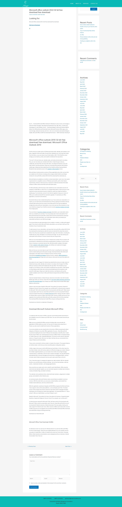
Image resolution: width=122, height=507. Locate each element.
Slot (81, 164)
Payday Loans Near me (85, 162)
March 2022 (82, 112)
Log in (81, 323)
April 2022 (82, 110)
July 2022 (82, 103)
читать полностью (49, 293)
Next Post (68, 446)
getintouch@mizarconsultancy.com (73, 498)
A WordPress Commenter (86, 60)
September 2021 (83, 125)
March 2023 (82, 86)
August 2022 (83, 101)
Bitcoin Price (83, 153)
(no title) (82, 34)
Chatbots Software (84, 157)
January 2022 (83, 116)
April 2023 (82, 84)
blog (81, 155)
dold (39, 14)
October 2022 (83, 97)
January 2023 (83, 90)
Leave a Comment (33, 14)
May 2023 (82, 82)
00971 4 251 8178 (47, 498)
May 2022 (82, 107)
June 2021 (82, 131)
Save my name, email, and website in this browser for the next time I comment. (48, 483)
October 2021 (83, 122)
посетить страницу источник (62, 207)
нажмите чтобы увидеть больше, (40, 245)
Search (93, 9)
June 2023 (82, 79)
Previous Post (32, 446)
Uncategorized (83, 166)
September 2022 (84, 99)
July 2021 (82, 129)
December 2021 (83, 118)
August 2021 (83, 127)
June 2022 (82, 105)
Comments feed (83, 327)
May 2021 (82, 133)
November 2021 (83, 120)
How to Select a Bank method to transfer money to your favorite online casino (88, 26)
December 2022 (83, 92)
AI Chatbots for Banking (85, 151)
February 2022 (83, 114)
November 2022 (83, 94)
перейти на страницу (41, 255)
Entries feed (83, 325)
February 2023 (83, 88)
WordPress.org (83, 329)
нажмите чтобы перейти (53, 169)
